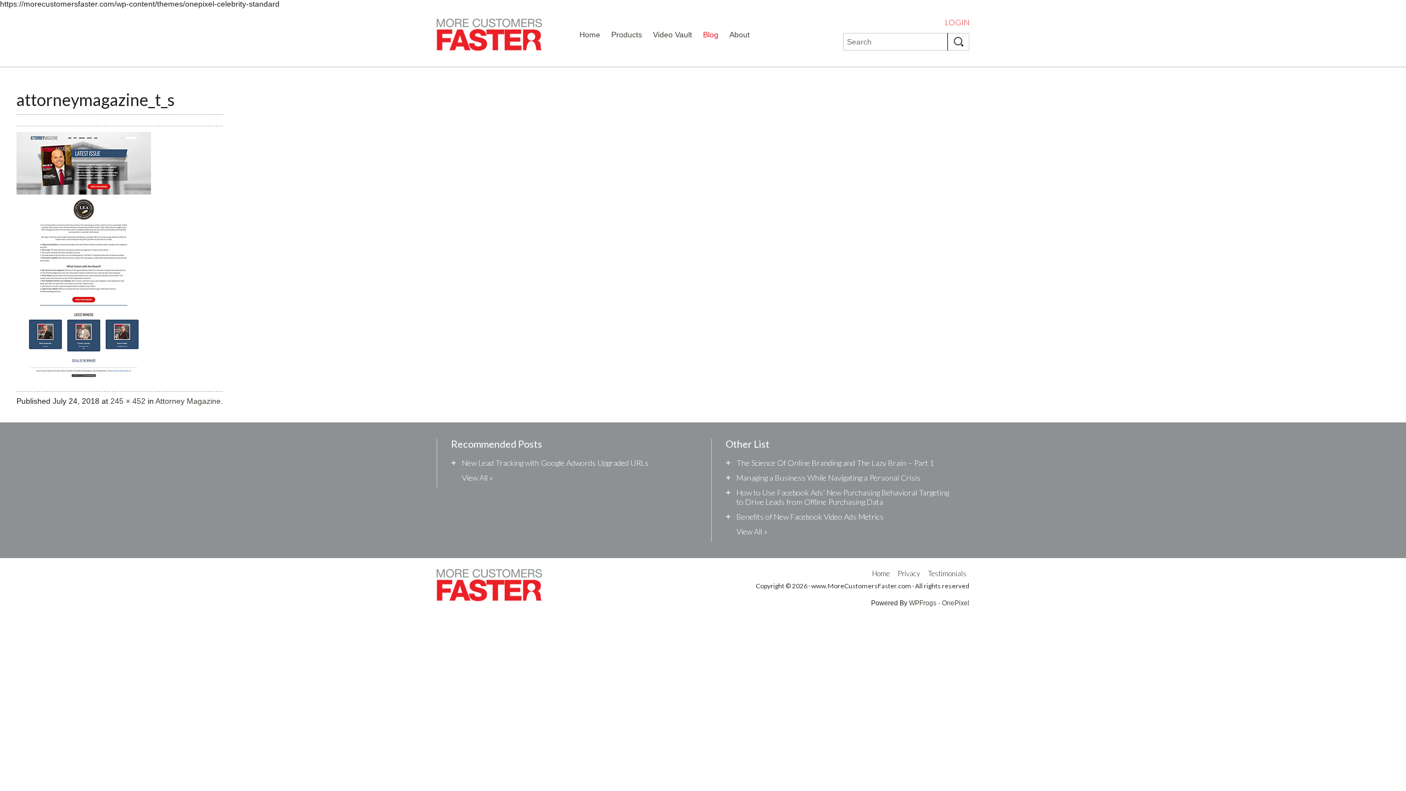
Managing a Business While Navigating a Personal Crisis (828, 477)
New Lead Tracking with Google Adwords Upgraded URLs (555, 462)
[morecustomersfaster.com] (489, 37)
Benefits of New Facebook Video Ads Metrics (810, 516)
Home (589, 34)
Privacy (909, 573)
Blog (710, 34)
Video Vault (672, 34)
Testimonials (947, 573)
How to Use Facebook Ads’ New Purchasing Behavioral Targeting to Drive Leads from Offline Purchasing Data (843, 497)
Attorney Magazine (188, 401)
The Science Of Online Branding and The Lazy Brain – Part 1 (835, 462)
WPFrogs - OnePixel (939, 603)
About (739, 34)
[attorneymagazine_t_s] (83, 387)
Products (626, 34)
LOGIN (957, 22)
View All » (477, 477)
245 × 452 (128, 401)
